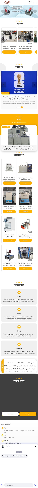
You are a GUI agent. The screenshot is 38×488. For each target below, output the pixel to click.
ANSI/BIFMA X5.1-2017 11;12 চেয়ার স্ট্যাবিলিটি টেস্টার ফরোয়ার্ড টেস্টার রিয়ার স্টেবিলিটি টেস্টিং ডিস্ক (9, 264)
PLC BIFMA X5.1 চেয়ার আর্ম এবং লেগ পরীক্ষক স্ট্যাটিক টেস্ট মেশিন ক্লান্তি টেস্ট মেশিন (25, 264)
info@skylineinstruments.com (12, 443)
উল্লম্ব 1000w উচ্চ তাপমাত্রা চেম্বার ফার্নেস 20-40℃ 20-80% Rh (9, 48)
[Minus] (35, 446)
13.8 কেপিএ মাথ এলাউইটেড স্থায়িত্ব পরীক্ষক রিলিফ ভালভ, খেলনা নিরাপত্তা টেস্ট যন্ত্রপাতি (20, 364)
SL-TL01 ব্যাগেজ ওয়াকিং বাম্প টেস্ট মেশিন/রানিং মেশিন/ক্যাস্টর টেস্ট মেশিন (25, 236)
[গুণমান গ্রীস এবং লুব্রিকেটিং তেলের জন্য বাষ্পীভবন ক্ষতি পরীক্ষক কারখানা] (25, 167)
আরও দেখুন (17, 107)
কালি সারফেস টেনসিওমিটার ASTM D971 (9, 236)
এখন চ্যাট (28, 414)
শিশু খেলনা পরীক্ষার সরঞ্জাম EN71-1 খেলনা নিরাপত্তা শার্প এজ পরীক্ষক (18, 370)
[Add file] (2, 485)
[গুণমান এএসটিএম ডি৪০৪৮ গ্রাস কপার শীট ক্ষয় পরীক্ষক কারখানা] (9, 196)
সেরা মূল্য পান (9, 52)
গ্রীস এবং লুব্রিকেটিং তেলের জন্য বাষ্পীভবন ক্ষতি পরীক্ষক (25, 178)
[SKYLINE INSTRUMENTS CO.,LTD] (7, 2)
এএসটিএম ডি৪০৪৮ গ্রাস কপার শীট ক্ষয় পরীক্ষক (9, 207)
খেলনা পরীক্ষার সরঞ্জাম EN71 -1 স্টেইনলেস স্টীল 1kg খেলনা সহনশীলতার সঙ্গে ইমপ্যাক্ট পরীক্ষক (20, 367)
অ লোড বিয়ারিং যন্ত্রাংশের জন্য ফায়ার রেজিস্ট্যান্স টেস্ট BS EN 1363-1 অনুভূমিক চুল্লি (25, 48)
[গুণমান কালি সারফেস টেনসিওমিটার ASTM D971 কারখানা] (9, 224)
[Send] (35, 485)
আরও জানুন (10, 414)
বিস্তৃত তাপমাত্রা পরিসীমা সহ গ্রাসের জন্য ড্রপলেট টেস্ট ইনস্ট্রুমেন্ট (25, 207)
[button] (3, 11)
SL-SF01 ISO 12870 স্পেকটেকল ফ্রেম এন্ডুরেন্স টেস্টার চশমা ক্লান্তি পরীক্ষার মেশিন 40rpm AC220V (9, 179)
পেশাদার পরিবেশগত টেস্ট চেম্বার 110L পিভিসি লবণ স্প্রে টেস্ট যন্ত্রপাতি (19, 361)
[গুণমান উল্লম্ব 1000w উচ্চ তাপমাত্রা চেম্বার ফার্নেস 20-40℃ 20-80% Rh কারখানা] (9, 36)
